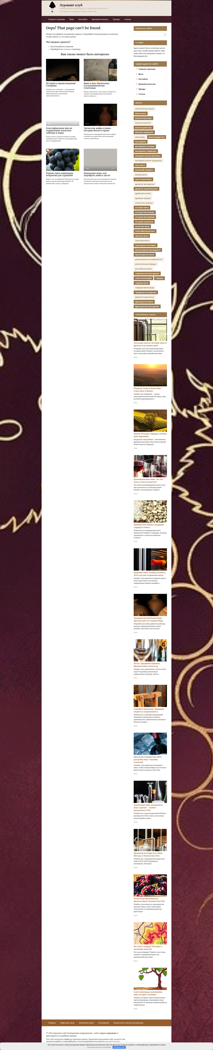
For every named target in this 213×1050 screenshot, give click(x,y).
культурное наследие (145, 245)
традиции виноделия (145, 292)
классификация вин (145, 231)
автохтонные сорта (144, 108)
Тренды (116, 19)
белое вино (140, 113)
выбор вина (141, 174)
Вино (71, 19)
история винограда (144, 212)
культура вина (142, 240)
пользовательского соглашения (99, 1047)
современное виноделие (147, 273)
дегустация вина (143, 179)
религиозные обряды (145, 264)
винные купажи (143, 123)
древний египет (143, 193)
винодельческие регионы (147, 156)
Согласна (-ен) (119, 1047)
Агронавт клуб (71, 4)
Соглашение (103, 1023)
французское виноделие (147, 306)
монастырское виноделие (148, 250)
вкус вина (140, 165)
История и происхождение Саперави (61, 84)
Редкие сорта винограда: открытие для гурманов (59, 174)
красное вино (141, 236)
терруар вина (141, 283)
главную (67, 49)
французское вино (144, 301)
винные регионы (143, 127)
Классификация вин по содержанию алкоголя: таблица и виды (59, 130)
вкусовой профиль (144, 170)
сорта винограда (143, 278)
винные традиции (144, 132)
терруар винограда (144, 287)
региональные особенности (148, 259)
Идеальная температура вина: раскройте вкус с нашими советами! (148, 759)
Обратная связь (67, 1023)
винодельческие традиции (148, 160)
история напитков (144, 222)
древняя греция (142, 198)
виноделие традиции (145, 151)
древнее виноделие (144, 184)
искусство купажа (144, 203)
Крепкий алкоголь (100, 19)
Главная (52, 1023)
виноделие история (144, 146)
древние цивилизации (146, 189)
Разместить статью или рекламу (128, 1023)
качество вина (142, 226)
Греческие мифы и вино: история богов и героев (97, 129)
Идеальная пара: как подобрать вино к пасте (97, 174)
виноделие (140, 141)
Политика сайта (86, 1023)
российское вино (143, 269)
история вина (142, 207)
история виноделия (144, 217)
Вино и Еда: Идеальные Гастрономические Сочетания (96, 85)
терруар (159, 278)
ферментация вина (144, 297)
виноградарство (157, 137)
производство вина (144, 254)
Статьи (127, 19)
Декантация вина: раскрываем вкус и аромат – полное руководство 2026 (148, 807)
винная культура (143, 118)
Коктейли (82, 19)
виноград (140, 137)
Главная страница (56, 19)
